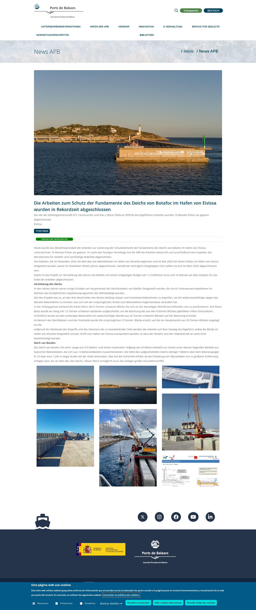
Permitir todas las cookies (201, 602)
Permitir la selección (138, 602)
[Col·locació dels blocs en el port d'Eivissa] (128, 447)
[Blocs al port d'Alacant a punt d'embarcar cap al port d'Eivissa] (190, 376)
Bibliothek (147, 35)
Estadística (90, 603)
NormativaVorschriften (52, 35)
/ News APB (207, 51)
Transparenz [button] (191, 10)
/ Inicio (187, 51)
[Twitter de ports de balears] (143, 516)
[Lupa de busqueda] (176, 10)
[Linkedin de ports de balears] (210, 516)
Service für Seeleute (206, 26)
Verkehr (123, 26)
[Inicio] (58, 11)
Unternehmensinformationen (60, 26)
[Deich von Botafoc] (65, 384)
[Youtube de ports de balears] (193, 516)
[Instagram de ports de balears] (159, 516)
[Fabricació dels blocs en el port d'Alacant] (65, 437)
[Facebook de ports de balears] (176, 516)
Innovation (146, 26)
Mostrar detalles (109, 603)
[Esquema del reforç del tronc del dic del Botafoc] (190, 471)
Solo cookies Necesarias (168, 602)
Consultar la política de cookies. (121, 595)
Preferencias (66, 603)
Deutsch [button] (213, 10)
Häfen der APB (99, 26)
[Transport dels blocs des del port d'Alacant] (190, 421)
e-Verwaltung (172, 26)
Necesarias (42, 603)
